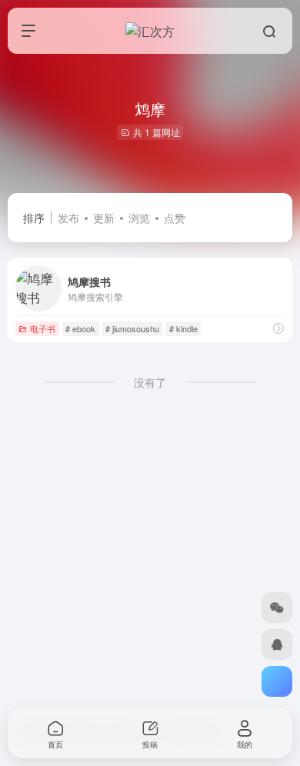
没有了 (150, 382)
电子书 (42, 328)
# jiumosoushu (132, 328)
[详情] (278, 328)
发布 (68, 217)
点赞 (174, 217)
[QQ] (277, 644)
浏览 (139, 217)
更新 (104, 217)
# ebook (80, 328)
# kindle (183, 328)
